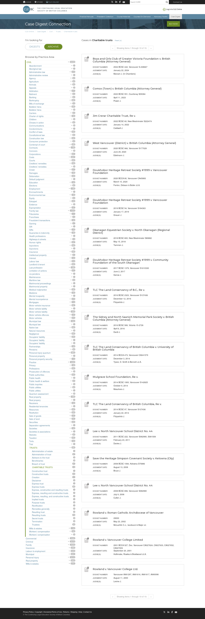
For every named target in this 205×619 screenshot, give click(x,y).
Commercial (31, 538)
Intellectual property (38, 255)
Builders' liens (35, 106)
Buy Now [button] (173, 24)
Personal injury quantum (40, 352)
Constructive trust (39, 471)
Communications (36, 125)
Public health (34, 378)
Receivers (33, 403)
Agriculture (34, 81)
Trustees (36, 524)
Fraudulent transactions (39, 220)
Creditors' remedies (37, 163)
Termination (37, 521)
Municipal (30, 554)
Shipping (73, 612)
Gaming (32, 223)
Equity (32, 198)
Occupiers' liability (37, 337)
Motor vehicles (35, 318)
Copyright (38, 612)
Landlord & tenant (37, 264)
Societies (33, 428)
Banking (32, 97)
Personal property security (40, 359)
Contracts (33, 147)
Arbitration (33, 91)
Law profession (36, 267)
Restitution (33, 412)
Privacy (32, 365)
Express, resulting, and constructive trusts (50, 496)
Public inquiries (35, 384)
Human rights (35, 242)
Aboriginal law (35, 68)
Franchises (34, 217)
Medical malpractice (38, 289)
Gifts (31, 229)
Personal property (37, 356)
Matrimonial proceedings (40, 283)
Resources (34, 409)
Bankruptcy (34, 100)
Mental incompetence (38, 299)
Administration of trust (41, 454)
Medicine (33, 292)
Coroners (33, 151)
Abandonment (35, 65)
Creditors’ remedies (37, 166)
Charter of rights (36, 116)
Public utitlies (35, 390)
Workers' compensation (39, 531)
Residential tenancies (38, 406)
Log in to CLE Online (174, 9)
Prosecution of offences (39, 371)
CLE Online (29, 31)
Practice (32, 362)
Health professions (37, 236)
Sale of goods (35, 415)
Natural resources (37, 330)
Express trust (38, 483)
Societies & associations (39, 431)
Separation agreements (39, 425)
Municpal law (35, 324)
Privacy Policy (28, 612)
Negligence (34, 333)
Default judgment (36, 179)
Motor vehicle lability (38, 308)
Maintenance (35, 277)
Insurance (33, 251)
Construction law (36, 138)
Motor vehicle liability (38, 311)
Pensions (33, 349)
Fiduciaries (34, 214)
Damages (33, 173)
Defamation (34, 176)
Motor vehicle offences (39, 315)
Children (33, 119)
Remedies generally (41, 508)
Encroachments (36, 192)
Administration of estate (42, 451)
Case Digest (175, 16)
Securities (33, 422)
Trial (31, 444)
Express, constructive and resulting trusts (50, 489)
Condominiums (35, 128)
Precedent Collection (105, 16)
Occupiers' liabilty (36, 340)
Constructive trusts (40, 474)
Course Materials (123, 16)
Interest (32, 258)
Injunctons (33, 248)
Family (29, 544)
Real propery (35, 400)
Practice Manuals (86, 16)
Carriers (32, 113)
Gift (30, 226)
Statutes (32, 434)
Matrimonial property (38, 286)
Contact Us (177, 2)
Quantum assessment (39, 393)
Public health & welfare (39, 381)
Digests (34, 46)
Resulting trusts (39, 515)
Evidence (33, 204)
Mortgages (34, 302)
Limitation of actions (38, 270)
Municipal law (35, 321)
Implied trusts (38, 499)
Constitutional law (37, 135)
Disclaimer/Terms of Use (53, 612)
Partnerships (34, 346)
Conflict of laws (35, 132)
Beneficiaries (37, 460)
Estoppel (33, 201)
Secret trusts (37, 518)
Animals (32, 84)
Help (80, 612)
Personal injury (32, 557)
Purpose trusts (38, 502)
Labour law (34, 261)
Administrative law (37, 72)
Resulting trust (38, 512)
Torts (31, 441)
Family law (33, 210)
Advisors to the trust (41, 457)
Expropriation (35, 207)
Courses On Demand (142, 16)
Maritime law (34, 280)
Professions (34, 368)
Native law (33, 327)
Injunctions (34, 245)
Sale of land (34, 419)
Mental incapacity (36, 296)
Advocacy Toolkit (160, 16)
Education (33, 182)
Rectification (37, 505)
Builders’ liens (35, 109)
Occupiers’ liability (37, 343)
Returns (66, 612)
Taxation (33, 438)
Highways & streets (37, 239)
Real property (35, 396)
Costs (31, 157)
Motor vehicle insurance (39, 305)
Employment (34, 188)
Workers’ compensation (39, 534)
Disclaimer (36, 480)
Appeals (32, 87)
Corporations (35, 154)
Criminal (29, 541)
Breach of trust (38, 464)
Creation (35, 477)
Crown (32, 169)
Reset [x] (118, 40)
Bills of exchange (36, 103)
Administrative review (38, 75)
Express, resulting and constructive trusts (50, 493)
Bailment (33, 94)
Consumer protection (38, 141)
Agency (32, 78)
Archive (53, 46)
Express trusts (38, 486)
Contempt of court (37, 144)
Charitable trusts (70, 31)
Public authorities (36, 374)
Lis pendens (34, 274)
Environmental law (37, 195)
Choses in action (36, 122)
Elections (33, 185)
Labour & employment (35, 551)
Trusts (58, 31)
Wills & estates (35, 528)
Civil (51, 31)
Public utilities (35, 387)
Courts (32, 160)
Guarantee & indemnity (39, 232)
